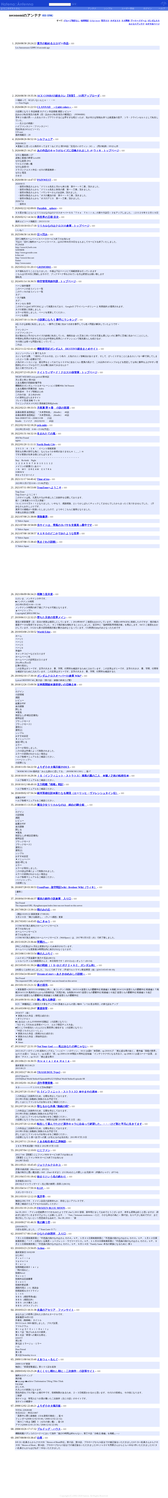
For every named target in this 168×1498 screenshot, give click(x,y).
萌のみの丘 (43, 909)
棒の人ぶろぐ (45, 953)
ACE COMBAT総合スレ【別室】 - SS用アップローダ (68, 95)
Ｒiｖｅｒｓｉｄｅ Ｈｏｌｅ (53, 1061)
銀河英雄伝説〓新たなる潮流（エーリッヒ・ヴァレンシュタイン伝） (77, 793)
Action (40, 1248)
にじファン (43, 1150)
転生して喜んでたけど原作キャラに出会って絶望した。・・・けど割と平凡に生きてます (89, 1123)
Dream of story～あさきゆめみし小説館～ (61, 974)
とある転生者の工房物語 (51, 1141)
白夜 (39, 1437)
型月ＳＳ (105, 20)
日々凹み (42, 234)
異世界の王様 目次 (48, 217)
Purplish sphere (47, 208)
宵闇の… (42, 941)
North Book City (46, 444)
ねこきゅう (43, 921)
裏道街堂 (42, 1008)
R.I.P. (40, 1188)
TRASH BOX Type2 (48, 1072)
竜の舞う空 (43, 1222)
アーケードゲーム (139, 20)
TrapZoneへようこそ (49, 487)
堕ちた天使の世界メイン (51, 617)
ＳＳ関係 (125, 20)
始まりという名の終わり (52, 1176)
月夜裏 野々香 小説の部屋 (53, 407)
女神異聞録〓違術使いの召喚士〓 (56, 684)
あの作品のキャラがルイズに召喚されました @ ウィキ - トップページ (78, 150)
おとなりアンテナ (137, 24)
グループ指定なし (72, 20)
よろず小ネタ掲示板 (49, 1405)
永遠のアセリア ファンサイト (55, 1309)
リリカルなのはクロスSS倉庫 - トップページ (63, 225)
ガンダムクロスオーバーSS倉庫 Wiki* (59, 675)
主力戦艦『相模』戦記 (50, 784)
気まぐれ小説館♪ (47, 541)
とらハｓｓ (95, 20)
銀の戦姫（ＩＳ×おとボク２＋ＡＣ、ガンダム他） (66, 965)
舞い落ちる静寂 (46, 999)
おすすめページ (153, 24)
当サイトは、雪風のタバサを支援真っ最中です (64, 525)
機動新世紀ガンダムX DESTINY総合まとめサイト (67, 348)
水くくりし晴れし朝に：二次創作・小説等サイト (66, 1371)
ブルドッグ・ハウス (49, 1429)
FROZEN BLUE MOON (51, 1208)
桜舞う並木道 (45, 594)
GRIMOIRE (44, 267)
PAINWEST (44, 179)
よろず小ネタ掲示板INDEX (53, 767)
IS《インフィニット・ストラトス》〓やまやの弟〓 (67, 1091)
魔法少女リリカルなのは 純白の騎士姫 (62, 804)
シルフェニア (45, 139)
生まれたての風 (46, 433)
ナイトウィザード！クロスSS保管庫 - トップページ (67, 372)
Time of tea (43, 479)
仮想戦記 (85, 20)
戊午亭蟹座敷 (45, 1082)
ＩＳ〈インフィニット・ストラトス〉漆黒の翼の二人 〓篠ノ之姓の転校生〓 (83, 775)
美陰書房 (42, 516)
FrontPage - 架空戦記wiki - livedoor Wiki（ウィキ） (67, 887)
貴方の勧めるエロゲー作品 (53, 43)
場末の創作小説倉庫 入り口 (54, 898)
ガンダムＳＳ (154, 20)
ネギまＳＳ (115, 20)
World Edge (44, 631)
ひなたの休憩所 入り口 (51, 1233)
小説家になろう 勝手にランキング (57, 319)
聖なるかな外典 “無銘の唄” (53, 1106)
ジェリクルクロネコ (49, 1164)
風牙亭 (41, 1196)
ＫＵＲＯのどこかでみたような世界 (58, 533)
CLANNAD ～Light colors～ (54, 107)
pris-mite (42, 425)
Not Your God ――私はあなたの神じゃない (62, 1046)
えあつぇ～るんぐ (47, 1359)
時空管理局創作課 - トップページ (56, 281)
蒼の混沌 (42, 985)
